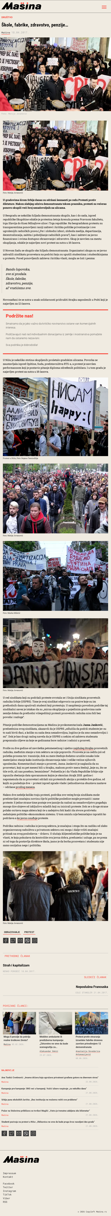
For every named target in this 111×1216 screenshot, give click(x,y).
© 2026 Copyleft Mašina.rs (92, 1211)
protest (29, 931)
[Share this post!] (6, 942)
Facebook (8, 1183)
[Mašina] (21, 6)
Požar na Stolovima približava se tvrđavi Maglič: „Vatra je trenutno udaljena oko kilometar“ (45, 1110)
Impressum (9, 1173)
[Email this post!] (20, 942)
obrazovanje (12, 931)
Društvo (7, 17)
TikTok (7, 1194)
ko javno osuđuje (27, 818)
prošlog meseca (25, 787)
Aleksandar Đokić (49, 1051)
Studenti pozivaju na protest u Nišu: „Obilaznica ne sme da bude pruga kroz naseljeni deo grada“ (48, 1122)
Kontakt (8, 1176)
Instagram (9, 1191)
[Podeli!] (35, 942)
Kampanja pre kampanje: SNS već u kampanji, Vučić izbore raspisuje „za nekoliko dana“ (44, 1088)
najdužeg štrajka (83, 748)
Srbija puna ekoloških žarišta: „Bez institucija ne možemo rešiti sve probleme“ (39, 1099)
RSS (5, 1201)
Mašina (5, 32)
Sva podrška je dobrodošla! (22, 344)
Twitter (8, 1187)
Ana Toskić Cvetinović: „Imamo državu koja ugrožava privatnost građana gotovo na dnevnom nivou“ (49, 1077)
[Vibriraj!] (27, 942)
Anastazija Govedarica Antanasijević (88, 1053)
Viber (6, 1198)
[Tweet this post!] (13, 942)
